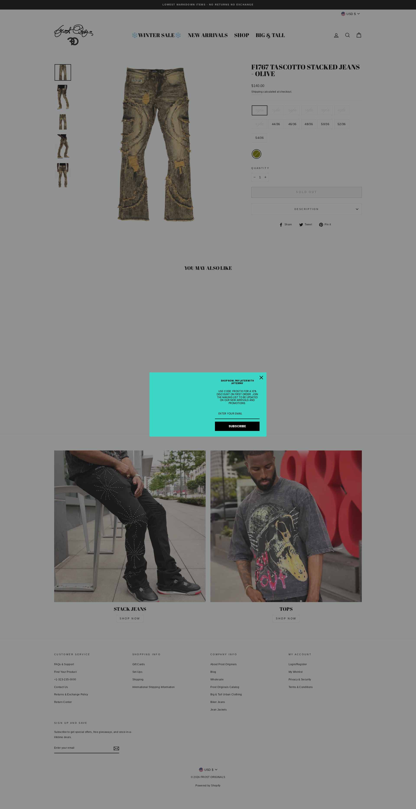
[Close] (261, 377)
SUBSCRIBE (237, 426)
